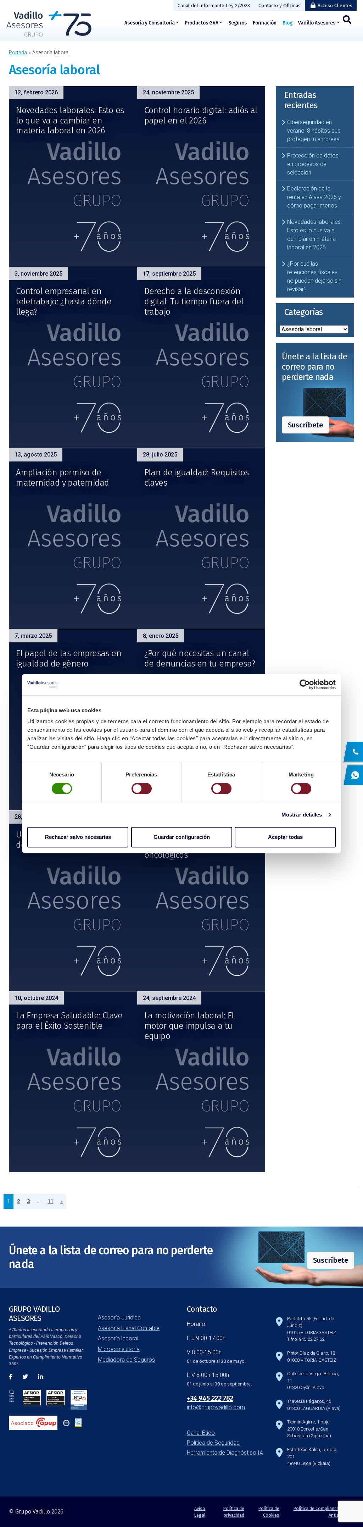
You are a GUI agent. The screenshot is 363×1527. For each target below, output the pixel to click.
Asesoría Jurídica (119, 1317)
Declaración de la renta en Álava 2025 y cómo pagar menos (314, 197)
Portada (18, 53)
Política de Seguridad (213, 1442)
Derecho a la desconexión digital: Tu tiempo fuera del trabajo (194, 301)
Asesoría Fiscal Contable (129, 1328)
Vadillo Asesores (316, 23)
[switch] (142, 788)
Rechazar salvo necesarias (78, 837)
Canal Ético (201, 1432)
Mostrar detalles (301, 815)
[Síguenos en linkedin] (40, 1376)
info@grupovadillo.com (216, 1407)
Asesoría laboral (118, 1338)
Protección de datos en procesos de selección (313, 164)
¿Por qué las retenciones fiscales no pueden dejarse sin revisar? (314, 276)
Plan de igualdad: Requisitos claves (196, 477)
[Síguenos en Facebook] (10, 1376)
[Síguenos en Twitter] (25, 1376)
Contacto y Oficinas (279, 5)
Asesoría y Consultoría (149, 23)
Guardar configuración (181, 837)
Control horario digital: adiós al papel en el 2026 (200, 115)
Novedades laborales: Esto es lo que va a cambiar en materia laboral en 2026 (70, 120)
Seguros (237, 23)
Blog (287, 23)
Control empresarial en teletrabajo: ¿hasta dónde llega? (63, 301)
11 (50, 1202)
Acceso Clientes (335, 5)
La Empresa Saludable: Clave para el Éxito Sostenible (69, 1021)
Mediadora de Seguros (126, 1359)
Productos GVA (201, 23)
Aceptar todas (285, 837)
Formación (265, 23)
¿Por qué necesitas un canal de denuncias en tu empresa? (199, 658)
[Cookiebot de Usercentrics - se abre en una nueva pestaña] (305, 684)
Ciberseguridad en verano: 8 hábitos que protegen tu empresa (314, 131)
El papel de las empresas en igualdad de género (68, 658)
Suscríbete (305, 425)
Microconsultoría (119, 1349)
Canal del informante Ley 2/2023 (214, 5)
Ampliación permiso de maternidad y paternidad (62, 477)
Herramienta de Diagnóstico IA (225, 1452)
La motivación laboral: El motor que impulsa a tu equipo (189, 1026)
